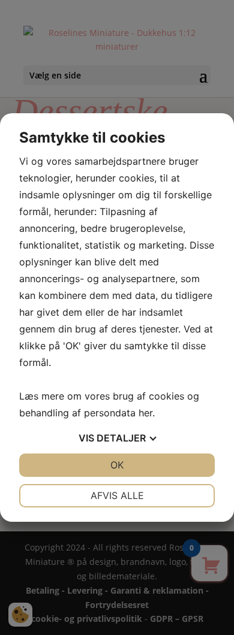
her (145, 413)
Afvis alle (117, 495)
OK (117, 465)
